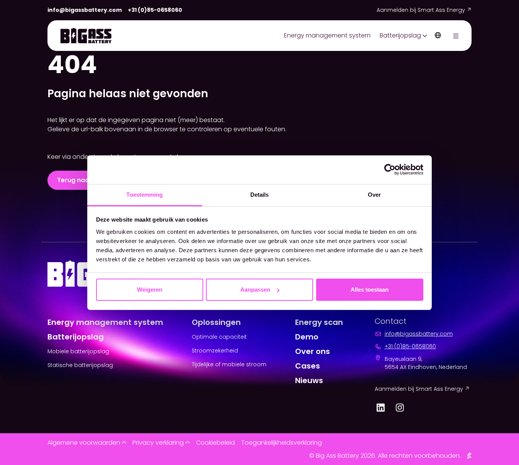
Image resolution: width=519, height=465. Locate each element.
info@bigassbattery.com (84, 10)
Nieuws (309, 380)
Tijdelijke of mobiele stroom (229, 364)
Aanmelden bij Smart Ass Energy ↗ (424, 10)
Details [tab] (259, 194)
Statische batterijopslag (80, 365)
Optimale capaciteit (219, 337)
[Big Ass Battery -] (85, 35)
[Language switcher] (438, 36)
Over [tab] (374, 194)
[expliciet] (469, 455)
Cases (307, 366)
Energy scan (319, 322)
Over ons (312, 351)
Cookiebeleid (215, 442)
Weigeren (149, 289)
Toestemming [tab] (144, 194)
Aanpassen (255, 289)
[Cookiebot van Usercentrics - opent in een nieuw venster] (389, 169)
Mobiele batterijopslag (78, 351)
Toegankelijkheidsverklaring (281, 442)
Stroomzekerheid (215, 350)
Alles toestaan (369, 289)
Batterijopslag (400, 35)
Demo (306, 336)
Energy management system (327, 35)
